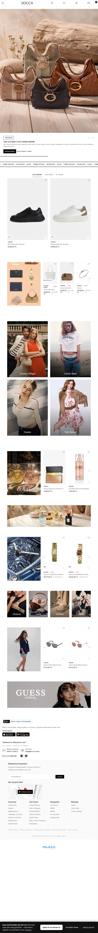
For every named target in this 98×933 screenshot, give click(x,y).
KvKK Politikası (13, 830)
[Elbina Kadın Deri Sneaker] (70, 209)
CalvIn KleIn (15, 164)
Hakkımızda (12, 805)
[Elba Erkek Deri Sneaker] (27, 209)
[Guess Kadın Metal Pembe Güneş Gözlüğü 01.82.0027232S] (79, 643)
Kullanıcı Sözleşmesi (26, 830)
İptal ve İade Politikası (59, 830)
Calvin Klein (75, 808)
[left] (9, 213)
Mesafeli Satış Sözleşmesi (42, 830)
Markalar (75, 802)
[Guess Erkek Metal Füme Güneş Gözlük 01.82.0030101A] (54, 643)
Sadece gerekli (88, 927)
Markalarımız (12, 820)
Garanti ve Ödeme (14, 817)
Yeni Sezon (54, 805)
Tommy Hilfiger (76, 811)
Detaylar (28, 930)
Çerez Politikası (73, 830)
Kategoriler (54, 802)
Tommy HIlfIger (33, 164)
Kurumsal (12, 802)
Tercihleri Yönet (72, 927)
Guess (23, 164)
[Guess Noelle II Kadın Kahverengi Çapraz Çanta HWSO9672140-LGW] (67, 273)
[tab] (37, 174)
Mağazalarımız (13, 811)
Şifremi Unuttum (35, 814)
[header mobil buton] (27, 3)
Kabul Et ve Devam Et (51, 927)
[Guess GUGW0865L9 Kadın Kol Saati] (79, 553)
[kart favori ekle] (46, 180)
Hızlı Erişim (33, 802)
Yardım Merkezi (34, 805)
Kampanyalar (12, 824)
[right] (89, 213)
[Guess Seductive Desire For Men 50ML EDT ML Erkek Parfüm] (54, 467)
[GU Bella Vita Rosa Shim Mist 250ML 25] (79, 467)
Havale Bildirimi (34, 811)
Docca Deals (54, 814)
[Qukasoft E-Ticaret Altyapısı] (49, 847)
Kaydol (59, 777)
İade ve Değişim (35, 808)
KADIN (52, 811)
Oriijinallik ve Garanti (15, 814)
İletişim (10, 808)
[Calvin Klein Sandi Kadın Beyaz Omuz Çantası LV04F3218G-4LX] (50, 273)
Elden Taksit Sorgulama (37, 820)
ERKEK (52, 808)
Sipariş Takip (33, 817)
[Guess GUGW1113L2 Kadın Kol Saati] (54, 553)
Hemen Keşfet (20, 151)
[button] (79, 140)
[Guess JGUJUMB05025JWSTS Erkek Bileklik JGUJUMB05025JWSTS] (84, 273)
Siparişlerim (33, 824)
